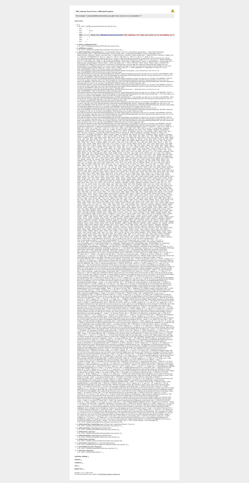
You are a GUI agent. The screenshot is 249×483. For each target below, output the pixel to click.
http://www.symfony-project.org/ (110, 474)
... (116, 26)
